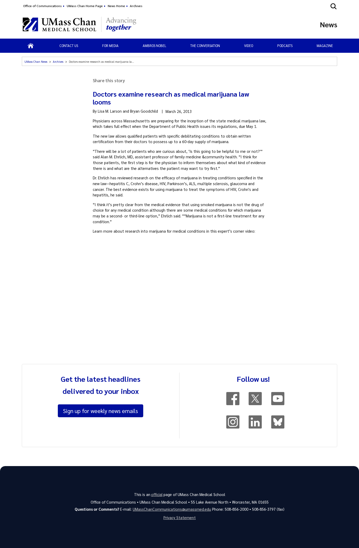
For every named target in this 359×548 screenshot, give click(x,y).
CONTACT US (68, 45)
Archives (136, 6)
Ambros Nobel (154, 45)
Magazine (325, 45)
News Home (116, 6)
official (157, 494)
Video (248, 45)
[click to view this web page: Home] (30, 45)
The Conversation (205, 45)
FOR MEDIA (110, 45)
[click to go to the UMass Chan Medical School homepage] (59, 24)
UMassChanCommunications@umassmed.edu (172, 509)
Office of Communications (42, 6)
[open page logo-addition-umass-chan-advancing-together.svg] (121, 24)
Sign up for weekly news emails (100, 410)
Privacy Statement (179, 517)
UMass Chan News (35, 62)
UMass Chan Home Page (85, 6)
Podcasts (285, 45)
